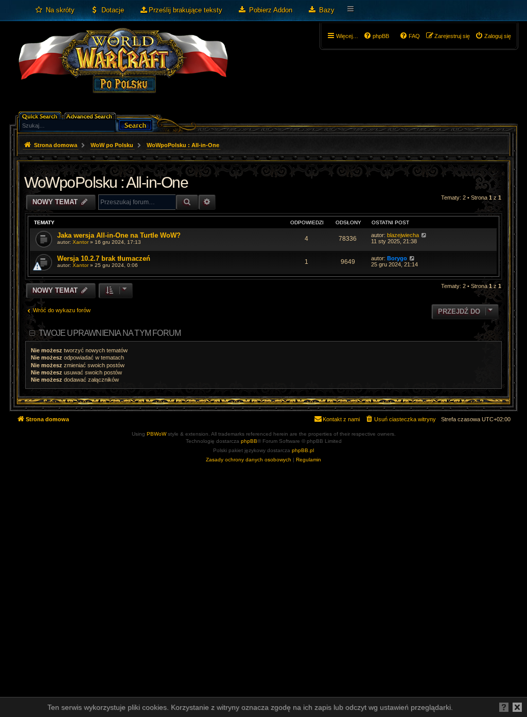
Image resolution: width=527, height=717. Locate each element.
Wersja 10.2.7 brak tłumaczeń (103, 258)
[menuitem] (54, 10)
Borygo (397, 258)
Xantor (81, 242)
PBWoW (156, 434)
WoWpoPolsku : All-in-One (106, 182)
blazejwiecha (403, 235)
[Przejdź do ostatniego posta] (423, 235)
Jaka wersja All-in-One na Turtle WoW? (119, 235)
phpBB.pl (303, 450)
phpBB (249, 441)
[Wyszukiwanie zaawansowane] (90, 115)
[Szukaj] (135, 124)
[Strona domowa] (123, 70)
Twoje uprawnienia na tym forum (110, 333)
